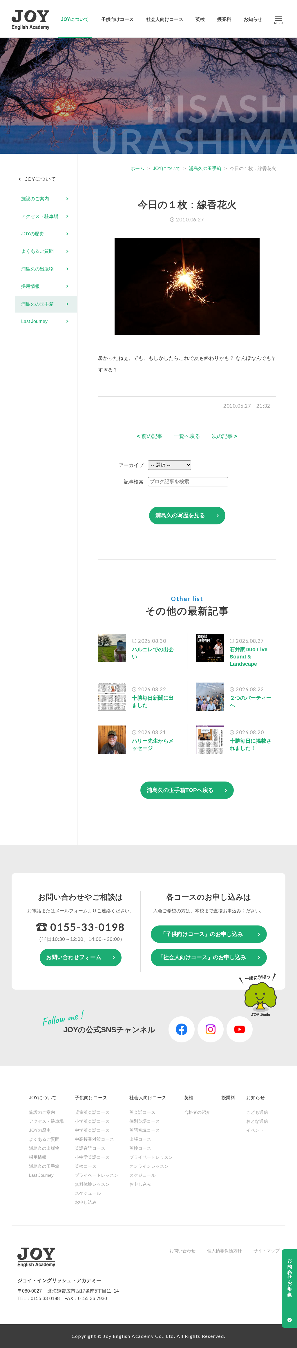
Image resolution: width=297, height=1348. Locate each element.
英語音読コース (90, 1148)
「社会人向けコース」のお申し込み (202, 957)
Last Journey (34, 321)
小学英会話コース (92, 1121)
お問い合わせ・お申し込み (289, 1275)
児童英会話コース (92, 1112)
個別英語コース (144, 1121)
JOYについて (75, 19)
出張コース (140, 1139)
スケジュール (88, 1193)
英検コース (86, 1166)
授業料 (224, 19)
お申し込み (86, 1202)
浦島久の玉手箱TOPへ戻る (180, 790)
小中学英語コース (92, 1157)
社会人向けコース (164, 19)
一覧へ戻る (187, 436)
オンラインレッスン (149, 1166)
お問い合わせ (182, 1250)
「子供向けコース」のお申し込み (201, 934)
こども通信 (257, 1112)
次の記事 (224, 436)
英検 (200, 19)
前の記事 (149, 436)
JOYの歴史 (32, 233)
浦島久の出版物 (37, 268)
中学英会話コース (92, 1130)
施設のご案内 (35, 198)
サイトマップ (266, 1250)
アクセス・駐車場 (39, 216)
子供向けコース (117, 19)
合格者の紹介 (197, 1112)
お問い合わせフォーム (73, 957)
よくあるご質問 (37, 251)
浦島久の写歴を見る (180, 515)
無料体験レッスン (92, 1184)
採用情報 (30, 286)
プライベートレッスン (96, 1175)
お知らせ (253, 19)
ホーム (137, 168)
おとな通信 (257, 1121)
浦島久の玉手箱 (205, 168)
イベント (255, 1130)
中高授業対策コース (94, 1139)
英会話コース (142, 1112)
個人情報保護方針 (224, 1250)
